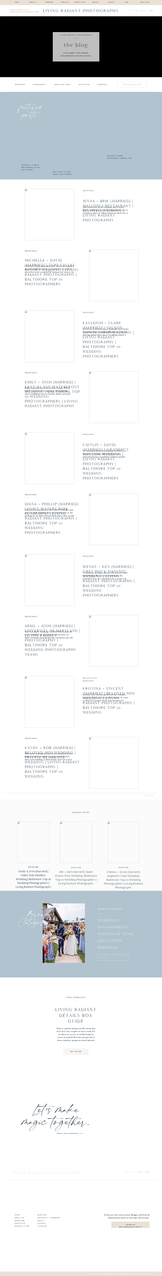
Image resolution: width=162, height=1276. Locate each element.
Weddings (88, 190)
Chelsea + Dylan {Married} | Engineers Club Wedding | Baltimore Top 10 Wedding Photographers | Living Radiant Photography (123, 879)
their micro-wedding (107, 335)
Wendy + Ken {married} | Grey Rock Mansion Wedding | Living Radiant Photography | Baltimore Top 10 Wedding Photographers (109, 580)
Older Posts (148, 795)
